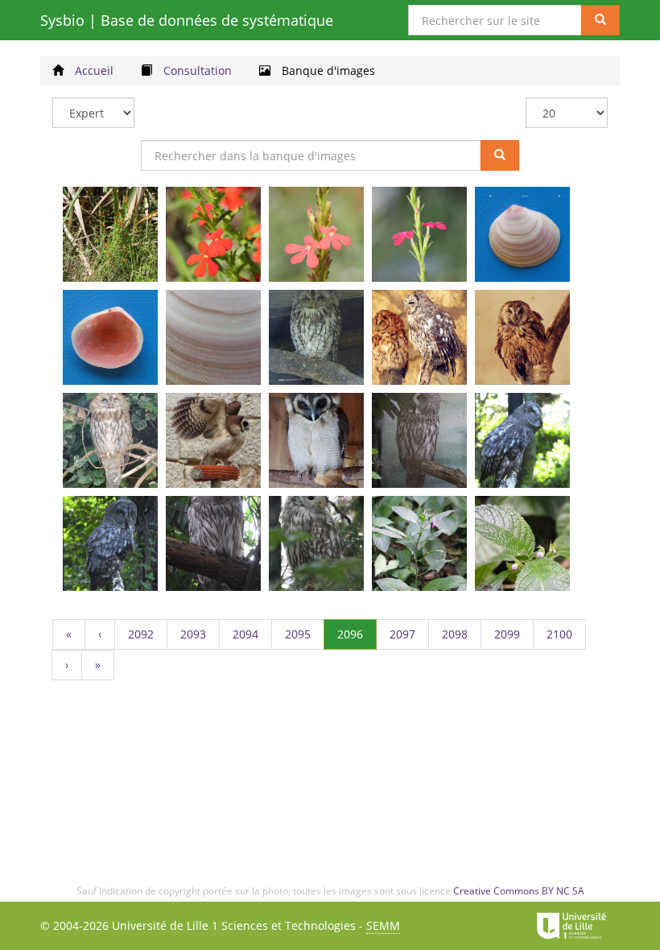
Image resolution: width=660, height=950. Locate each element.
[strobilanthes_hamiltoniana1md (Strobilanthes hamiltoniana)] (419, 543)
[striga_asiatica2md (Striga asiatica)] (213, 234)
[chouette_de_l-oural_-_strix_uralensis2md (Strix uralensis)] (316, 543)
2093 (200, 638)
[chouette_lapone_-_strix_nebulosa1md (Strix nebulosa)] (419, 440)
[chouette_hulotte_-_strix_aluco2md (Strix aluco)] (419, 337)
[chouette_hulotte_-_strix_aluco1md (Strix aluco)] (316, 337)
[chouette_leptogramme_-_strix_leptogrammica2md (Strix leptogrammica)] (213, 440)
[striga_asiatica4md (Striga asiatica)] (419, 234)
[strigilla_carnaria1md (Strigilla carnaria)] (522, 234)
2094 (252, 638)
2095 (304, 638)
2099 (514, 638)
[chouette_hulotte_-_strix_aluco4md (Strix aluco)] (110, 440)
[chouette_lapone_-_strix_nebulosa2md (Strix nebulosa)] (522, 440)
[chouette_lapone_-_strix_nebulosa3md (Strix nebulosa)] (110, 543)
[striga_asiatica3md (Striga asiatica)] (316, 234)
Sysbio (186, 20)
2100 (566, 638)
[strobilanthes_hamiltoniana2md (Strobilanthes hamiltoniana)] (522, 543)
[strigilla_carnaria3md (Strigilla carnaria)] (213, 337)
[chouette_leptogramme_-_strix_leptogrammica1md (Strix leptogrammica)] (316, 440)
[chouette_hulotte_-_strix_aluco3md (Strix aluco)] (522, 337)
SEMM (383, 925)
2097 (409, 638)
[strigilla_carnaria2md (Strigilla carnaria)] (110, 337)
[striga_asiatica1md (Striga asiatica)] (110, 234)
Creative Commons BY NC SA (518, 891)
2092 (147, 638)
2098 (461, 638)
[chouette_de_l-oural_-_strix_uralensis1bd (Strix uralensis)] (213, 543)
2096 (357, 634)
